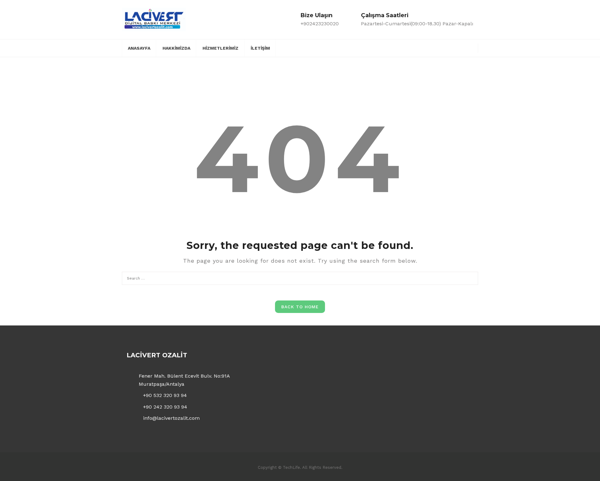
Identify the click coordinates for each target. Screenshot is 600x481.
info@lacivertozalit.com (171, 418)
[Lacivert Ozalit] (154, 19)
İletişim (260, 48)
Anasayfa (139, 48)
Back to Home (300, 306)
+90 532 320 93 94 (165, 395)
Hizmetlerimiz (220, 48)
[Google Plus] (460, 47)
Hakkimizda (176, 48)
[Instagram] (471, 47)
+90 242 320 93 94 (165, 407)
